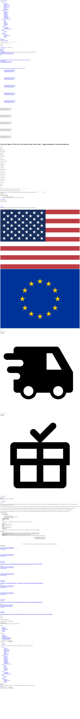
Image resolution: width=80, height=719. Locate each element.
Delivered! (2, 497)
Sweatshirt (1, 162)
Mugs (5, 8)
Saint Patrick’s (6, 12)
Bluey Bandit (6, 24)
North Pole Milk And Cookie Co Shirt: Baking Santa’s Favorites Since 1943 (11, 68)
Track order (5, 34)
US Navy (5, 31)
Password (2, 43)
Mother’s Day (6, 16)
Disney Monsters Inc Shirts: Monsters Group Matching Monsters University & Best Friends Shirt (14, 59)
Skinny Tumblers (6, 4)
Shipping (5, 36)
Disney (5, 20)
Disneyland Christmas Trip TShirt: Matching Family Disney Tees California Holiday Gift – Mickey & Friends (21, 564)
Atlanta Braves (6, 27)
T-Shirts (12, 498)
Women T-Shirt (2, 172)
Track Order (4, 629)
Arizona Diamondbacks (7, 673)
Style (1, 148)
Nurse (5, 32)
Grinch (5, 25)
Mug (1, 187)
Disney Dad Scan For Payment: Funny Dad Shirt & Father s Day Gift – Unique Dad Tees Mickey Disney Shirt (21, 602)
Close (1, 684)
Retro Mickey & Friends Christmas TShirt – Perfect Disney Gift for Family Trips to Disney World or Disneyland (21, 583)
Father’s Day (6, 15)
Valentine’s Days (6, 17)
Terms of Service (4, 636)
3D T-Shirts (6, 3)
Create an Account (5, 40)
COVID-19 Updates (7, 35)
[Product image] (7, 556)
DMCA (3, 631)
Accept (1, 686)
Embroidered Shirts (7, 5)
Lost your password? (3, 47)
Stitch (5, 22)
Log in (1, 45)
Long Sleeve (2, 167)
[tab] (41, 501)
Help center (4, 627)
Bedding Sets (6, 9)
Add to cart (2, 193)
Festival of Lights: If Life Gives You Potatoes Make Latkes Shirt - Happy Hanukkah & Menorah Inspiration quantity (18, 192)
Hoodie (1, 157)
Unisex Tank (2, 182)
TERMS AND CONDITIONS (6, 638)
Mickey (5, 21)
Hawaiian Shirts (6, 7)
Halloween (5, 11)
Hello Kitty (5, 668)
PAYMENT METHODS (6, 639)
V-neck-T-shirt (2, 177)
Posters (5, 6)
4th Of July (5, 14)
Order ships (2, 415)
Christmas (5, 13)
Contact (5, 37)
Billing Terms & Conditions (6, 637)
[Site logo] (2, 0)
